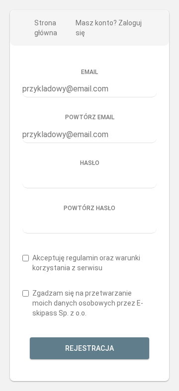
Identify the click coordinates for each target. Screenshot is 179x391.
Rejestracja (89, 348)
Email (89, 72)
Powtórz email (89, 117)
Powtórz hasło (89, 208)
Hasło (89, 162)
